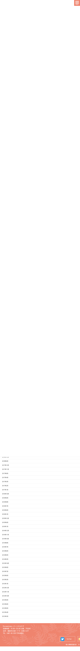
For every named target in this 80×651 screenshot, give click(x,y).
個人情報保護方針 (71, 644)
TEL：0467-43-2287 (9, 633)
